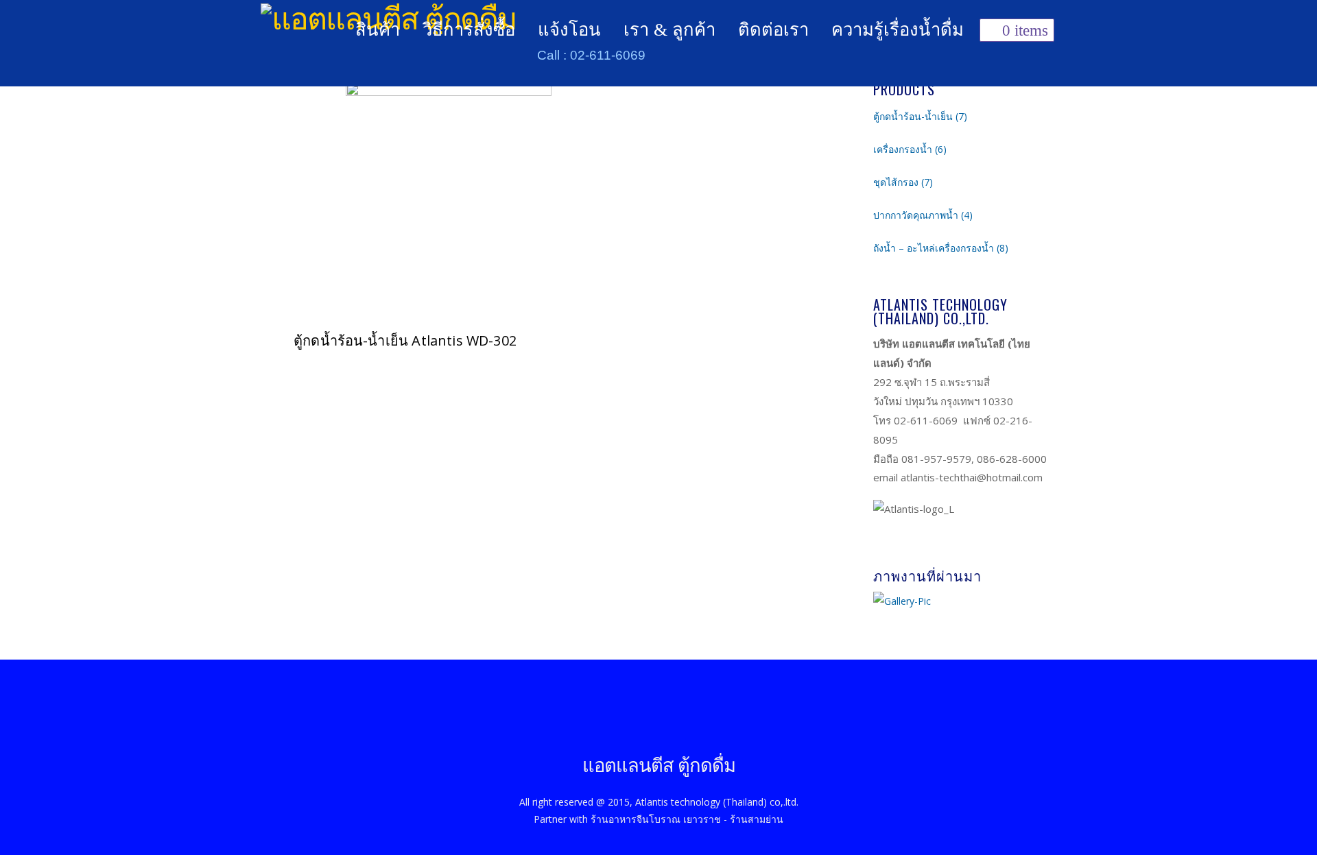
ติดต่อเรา (773, 30)
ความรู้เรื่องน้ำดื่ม (897, 30)
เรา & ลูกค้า (669, 30)
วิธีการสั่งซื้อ (469, 30)
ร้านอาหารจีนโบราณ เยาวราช (656, 820)
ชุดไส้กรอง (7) (903, 182)
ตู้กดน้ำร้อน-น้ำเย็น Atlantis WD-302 (405, 340)
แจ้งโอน (569, 30)
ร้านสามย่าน (756, 820)
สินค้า (377, 30)
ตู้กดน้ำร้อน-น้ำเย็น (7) (920, 116)
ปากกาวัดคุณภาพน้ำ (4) (923, 214)
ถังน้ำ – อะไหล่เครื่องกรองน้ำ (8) (940, 247)
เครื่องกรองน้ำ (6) (910, 149)
